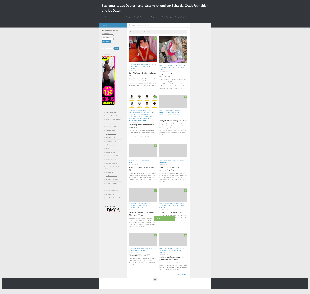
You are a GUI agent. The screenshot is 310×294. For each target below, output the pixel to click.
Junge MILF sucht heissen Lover (171, 212)
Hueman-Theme (122, 285)
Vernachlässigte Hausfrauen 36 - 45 (139, 120)
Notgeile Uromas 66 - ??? (136, 112)
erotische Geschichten (111, 123)
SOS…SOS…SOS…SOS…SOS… (140, 255)
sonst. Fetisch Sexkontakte (112, 190)
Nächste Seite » (182, 274)
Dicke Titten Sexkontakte (136, 64)
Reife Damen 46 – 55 (111, 172)
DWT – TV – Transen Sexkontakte (113, 119)
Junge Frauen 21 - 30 (145, 110)
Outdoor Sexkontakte (111, 159)
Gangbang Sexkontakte (111, 134)
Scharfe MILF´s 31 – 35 (111, 176)
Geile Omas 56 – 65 (110, 137)
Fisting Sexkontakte (110, 130)
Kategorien (107, 109)
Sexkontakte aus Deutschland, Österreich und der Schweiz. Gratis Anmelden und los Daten (155, 8)
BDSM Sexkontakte (134, 159)
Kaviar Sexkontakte (110, 145)
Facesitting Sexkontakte (111, 126)
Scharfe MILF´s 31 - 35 (150, 64)
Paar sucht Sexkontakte (111, 163)
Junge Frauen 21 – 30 (111, 141)
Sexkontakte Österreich (144, 116)
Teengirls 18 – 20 (110, 194)
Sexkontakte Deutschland (137, 66)
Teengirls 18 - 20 (146, 118)
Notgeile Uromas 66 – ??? (112, 156)
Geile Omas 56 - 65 (134, 110)
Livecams (108, 148)
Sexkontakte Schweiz (135, 118)
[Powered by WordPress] (107, 285)
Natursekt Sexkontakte (111, 152)
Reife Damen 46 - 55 (149, 112)
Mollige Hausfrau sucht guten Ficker (173, 121)
